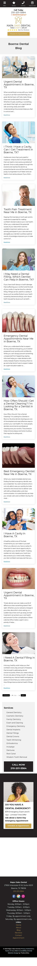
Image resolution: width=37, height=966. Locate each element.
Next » (23, 695)
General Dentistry (14, 712)
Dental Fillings (12, 733)
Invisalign (10, 747)
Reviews (18, 933)
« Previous (6, 695)
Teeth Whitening (13, 740)
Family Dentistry (13, 719)
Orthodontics (12, 743)
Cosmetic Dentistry (14, 716)
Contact (18, 935)
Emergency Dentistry (15, 726)
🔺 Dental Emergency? (18, 15)
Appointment (18, 938)
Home (18, 925)
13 (19, 695)
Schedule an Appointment (18, 826)
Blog (18, 930)
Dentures (10, 750)
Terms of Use (9, 951)
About (18, 928)
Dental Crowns (12, 736)
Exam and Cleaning (14, 723)
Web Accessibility (21, 951)
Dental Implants (13, 730)
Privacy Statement (27, 949)
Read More (7, 115)
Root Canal (11, 754)
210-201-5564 (18, 12)
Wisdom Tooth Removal (16, 757)
